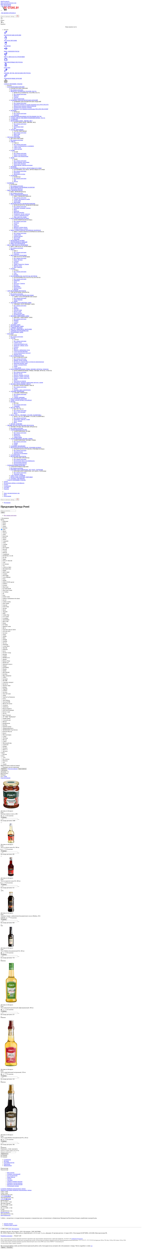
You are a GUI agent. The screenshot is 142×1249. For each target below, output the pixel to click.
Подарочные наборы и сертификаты (14, 483)
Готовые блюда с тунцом (21, 228)
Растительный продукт (20, 463)
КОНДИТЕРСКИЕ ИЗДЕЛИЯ (15, 87)
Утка (15, 273)
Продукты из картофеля (20, 453)
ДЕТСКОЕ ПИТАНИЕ (13, 137)
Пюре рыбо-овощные (20, 163)
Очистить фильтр (12, 768)
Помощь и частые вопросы (14, 1183)
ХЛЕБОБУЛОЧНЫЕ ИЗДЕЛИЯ (16, 465)
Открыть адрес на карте (10, 1225)
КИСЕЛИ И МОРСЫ (17, 189)
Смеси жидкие (18, 149)
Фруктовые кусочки (19, 174)
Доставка (6, 487)
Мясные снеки (18, 265)
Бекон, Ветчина (18, 259)
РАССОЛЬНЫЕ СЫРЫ (17, 326)
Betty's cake (17, 134)
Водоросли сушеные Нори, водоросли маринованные (29, 361)
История (6, 1161)
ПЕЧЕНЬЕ (14, 110)
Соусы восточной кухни (20, 344)
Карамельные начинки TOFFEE (23, 107)
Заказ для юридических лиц (8, 3)
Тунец (15, 224)
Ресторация (7, 502)
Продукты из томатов (20, 381)
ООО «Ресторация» (13, 1228)
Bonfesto (16, 308)
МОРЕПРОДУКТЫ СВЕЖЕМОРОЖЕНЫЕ (23, 203)
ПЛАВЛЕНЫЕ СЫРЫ (17, 332)
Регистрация (7, 4)
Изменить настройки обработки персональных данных (16, 1190)
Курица (16, 274)
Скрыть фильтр (22, 768)
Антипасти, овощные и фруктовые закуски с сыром (28, 382)
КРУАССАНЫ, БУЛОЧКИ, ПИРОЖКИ (22, 477)
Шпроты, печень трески (20, 227)
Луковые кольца (18, 452)
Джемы (16, 125)
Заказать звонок (8, 1223)
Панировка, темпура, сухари (22, 419)
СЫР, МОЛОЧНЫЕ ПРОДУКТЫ (16, 291)
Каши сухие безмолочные (21, 156)
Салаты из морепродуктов (21, 215)
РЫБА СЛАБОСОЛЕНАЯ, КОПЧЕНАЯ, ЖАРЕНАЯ (26, 230)
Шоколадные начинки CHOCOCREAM (25, 106)
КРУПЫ (13, 401)
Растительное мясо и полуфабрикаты (24, 460)
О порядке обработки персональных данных (13, 1188)
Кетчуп (16, 348)
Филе (15, 282)
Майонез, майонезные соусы (22, 350)
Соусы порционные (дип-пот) (22, 353)
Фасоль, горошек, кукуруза (21, 375)
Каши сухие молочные (20, 155)
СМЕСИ (13, 141)
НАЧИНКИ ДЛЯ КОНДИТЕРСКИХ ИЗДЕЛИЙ (24, 100)
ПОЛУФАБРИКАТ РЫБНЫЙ (19, 242)
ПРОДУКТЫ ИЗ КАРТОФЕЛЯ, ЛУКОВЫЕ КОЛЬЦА (26, 447)
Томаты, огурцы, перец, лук (22, 378)
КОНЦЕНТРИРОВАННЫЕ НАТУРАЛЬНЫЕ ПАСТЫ (26, 116)
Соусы (15, 388)
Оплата (6, 484)
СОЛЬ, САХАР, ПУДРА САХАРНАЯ (21, 400)
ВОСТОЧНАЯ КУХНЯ (17, 356)
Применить (4, 768)
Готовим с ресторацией (13, 1174)
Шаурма (16, 289)
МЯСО (12, 249)
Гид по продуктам (12, 1175)
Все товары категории (17, 89)
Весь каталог (10, 1172)
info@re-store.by (5, 1)
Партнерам (7, 1164)
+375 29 (6, 5)
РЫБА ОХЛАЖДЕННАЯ (18, 243)
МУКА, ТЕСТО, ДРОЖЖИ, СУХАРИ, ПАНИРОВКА (26, 415)
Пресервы (16, 239)
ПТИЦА (13, 268)
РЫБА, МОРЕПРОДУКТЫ (15, 190)
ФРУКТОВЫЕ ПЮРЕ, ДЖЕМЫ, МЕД (21, 121)
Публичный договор (13, 1186)
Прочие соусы (18, 354)
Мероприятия (8, 1165)
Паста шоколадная (19, 98)
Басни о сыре (17, 311)
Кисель (16, 181)
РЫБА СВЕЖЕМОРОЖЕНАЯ (19, 194)
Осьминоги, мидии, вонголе (22, 214)
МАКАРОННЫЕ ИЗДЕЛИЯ (19, 398)
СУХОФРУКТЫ (15, 455)
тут (91, 1246)
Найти (2, 512)
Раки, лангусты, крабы (20, 217)
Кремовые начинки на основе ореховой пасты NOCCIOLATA (31, 104)
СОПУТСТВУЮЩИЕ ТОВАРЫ (16, 480)
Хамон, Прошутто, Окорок (21, 264)
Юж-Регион (17, 435)
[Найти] (17, 16)
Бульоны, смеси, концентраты (22, 390)
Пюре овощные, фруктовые (21, 162)
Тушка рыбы (17, 200)
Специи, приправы (19, 397)
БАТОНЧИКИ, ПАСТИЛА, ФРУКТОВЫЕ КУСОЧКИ (26, 168)
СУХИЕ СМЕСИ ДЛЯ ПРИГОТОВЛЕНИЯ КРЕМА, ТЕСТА (28, 118)
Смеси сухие (17, 147)
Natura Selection (18, 299)
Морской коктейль (19, 212)
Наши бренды (11, 1177)
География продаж (9, 1162)
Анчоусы (16, 223)
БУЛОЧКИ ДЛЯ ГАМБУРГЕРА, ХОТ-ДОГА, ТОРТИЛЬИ (27, 469)
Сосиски (16, 261)
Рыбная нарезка (18, 236)
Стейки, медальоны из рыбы (22, 199)
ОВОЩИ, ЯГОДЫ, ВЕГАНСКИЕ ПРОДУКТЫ (20, 425)
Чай (15, 180)
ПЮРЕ (12, 157)
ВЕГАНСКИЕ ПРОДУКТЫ (18, 456)
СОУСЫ (13, 338)
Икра (15, 209)
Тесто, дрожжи (18, 421)
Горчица (16, 347)
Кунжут (16, 395)
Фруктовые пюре (19, 126)
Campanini (16, 406)
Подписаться (4, 1153)
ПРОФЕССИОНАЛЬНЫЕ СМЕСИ (21, 384)
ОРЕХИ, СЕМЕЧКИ (16, 424)
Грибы (15, 366)
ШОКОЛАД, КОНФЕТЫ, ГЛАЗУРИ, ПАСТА (23, 91)
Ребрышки (17, 280)
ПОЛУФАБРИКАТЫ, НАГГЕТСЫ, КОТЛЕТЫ (24, 276)
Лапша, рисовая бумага (20, 364)
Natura (15, 307)
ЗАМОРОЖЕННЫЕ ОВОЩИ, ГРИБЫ (21, 438)
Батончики (17, 172)
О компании (7, 486)
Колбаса (16, 262)
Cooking (16, 322)
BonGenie (16, 135)
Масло (15, 413)
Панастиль (17, 434)
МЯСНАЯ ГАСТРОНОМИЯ (19, 255)
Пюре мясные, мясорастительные (23, 165)
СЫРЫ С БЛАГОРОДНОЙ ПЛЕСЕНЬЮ (22, 295)
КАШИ (13, 150)
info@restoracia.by (6, 1215)
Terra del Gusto (18, 310)
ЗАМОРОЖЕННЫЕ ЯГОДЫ (19, 429)
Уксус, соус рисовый (19, 412)
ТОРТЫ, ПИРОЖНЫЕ (17, 129)
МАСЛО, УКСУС (16, 407)
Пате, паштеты (18, 267)
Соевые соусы (18, 342)
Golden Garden (18, 437)
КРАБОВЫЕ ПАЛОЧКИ (17, 240)
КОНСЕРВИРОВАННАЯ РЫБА (20, 218)
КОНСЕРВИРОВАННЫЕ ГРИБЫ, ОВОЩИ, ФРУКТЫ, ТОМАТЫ (29, 369)
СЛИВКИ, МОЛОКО (17, 327)
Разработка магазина (6, 1236)
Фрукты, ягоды (18, 373)
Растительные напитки (20, 462)
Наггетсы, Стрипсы (19, 283)
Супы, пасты (17, 367)
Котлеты (16, 285)
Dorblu (16, 301)
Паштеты (16, 225)
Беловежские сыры (19, 314)
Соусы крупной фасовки (21, 351)
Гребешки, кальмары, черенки (22, 208)
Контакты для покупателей (14, 1184)
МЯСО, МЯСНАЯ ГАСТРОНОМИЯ (17, 245)
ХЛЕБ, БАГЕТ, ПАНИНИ (18, 475)
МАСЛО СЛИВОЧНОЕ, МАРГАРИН (21, 329)
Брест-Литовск (18, 313)
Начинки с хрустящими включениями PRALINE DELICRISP (31, 109)
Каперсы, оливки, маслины (21, 376)
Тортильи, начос (18, 474)
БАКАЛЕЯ (10, 333)
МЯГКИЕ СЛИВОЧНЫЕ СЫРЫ (20, 316)
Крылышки (17, 286)
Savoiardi (16, 115)
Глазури (16, 97)
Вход (2, 4)
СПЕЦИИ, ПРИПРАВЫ (17, 391)
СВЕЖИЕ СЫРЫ (15, 325)
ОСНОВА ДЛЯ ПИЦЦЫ (18, 478)
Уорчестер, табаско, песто (21, 345)
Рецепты (6, 489)
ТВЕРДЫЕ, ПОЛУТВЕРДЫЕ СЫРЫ (21, 302)
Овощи (16, 443)
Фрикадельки (17, 288)
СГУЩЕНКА (14, 119)
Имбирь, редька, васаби (20, 360)
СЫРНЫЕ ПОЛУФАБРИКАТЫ (19, 330)
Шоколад (16, 95)
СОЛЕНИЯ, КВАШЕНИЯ (18, 446)
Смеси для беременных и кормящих (24, 146)
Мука (15, 422)
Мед (15, 128)
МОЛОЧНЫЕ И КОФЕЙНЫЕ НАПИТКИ (23, 187)
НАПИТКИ (14, 175)
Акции (6, 481)
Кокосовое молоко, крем (20, 363)
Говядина (16, 254)
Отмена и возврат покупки (14, 1181)
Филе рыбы (17, 202)
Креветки (16, 211)
